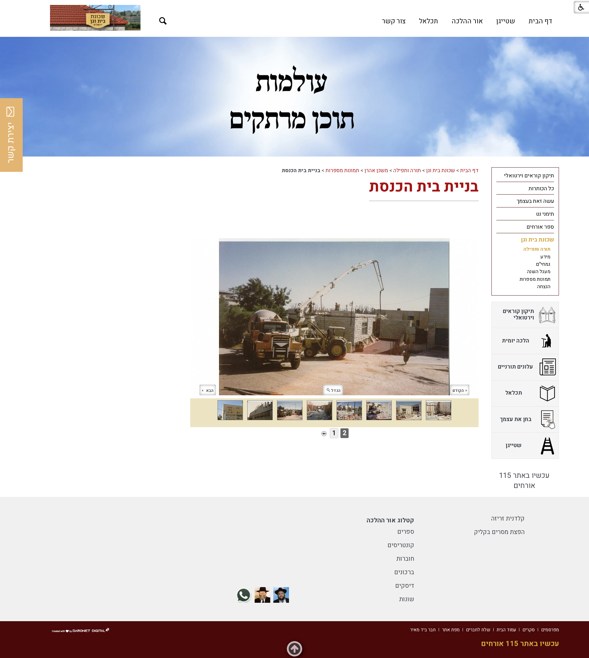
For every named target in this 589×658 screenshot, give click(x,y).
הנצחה (543, 286)
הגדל (336, 390)
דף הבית (540, 21)
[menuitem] (540, 21)
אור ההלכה (467, 21)
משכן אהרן (376, 170)
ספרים (405, 531)
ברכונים (404, 572)
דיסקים (404, 585)
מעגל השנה (538, 271)
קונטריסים (400, 545)
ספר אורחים (540, 227)
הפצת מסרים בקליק (499, 532)
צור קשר (394, 21)
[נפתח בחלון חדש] (95, 18)
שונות (406, 599)
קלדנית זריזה (508, 518)
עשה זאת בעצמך (535, 201)
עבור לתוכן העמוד (294, 6)
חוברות (405, 558)
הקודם (458, 390)
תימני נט (545, 214)
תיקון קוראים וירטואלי (529, 176)
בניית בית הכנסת (424, 187)
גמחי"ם (543, 264)
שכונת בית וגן (440, 170)
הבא (210, 390)
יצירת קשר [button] (10, 142)
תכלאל (428, 21)
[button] (163, 21)
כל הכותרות (541, 188)
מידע (545, 257)
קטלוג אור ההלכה (390, 520)
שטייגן (505, 21)
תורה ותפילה (407, 170)
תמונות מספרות (342, 170)
